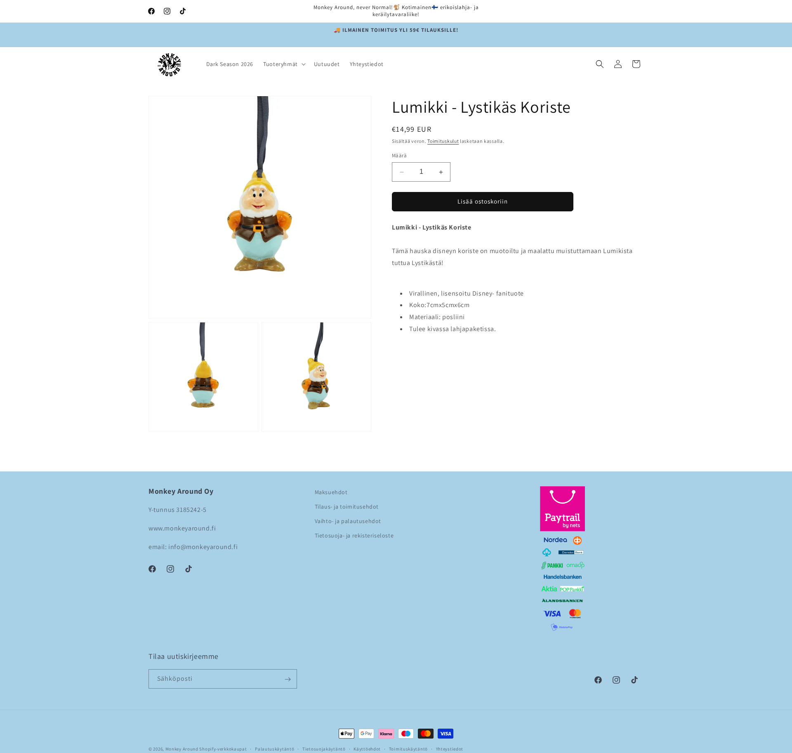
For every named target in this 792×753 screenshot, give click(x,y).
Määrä (399, 155)
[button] (283, 64)
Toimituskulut (443, 141)
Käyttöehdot (367, 748)
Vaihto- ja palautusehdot (348, 521)
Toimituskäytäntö (408, 748)
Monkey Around (181, 749)
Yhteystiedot (449, 748)
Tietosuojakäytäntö (324, 748)
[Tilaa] (287, 679)
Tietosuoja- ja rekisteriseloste (354, 536)
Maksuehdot (331, 492)
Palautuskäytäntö (274, 748)
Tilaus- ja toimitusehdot (347, 506)
